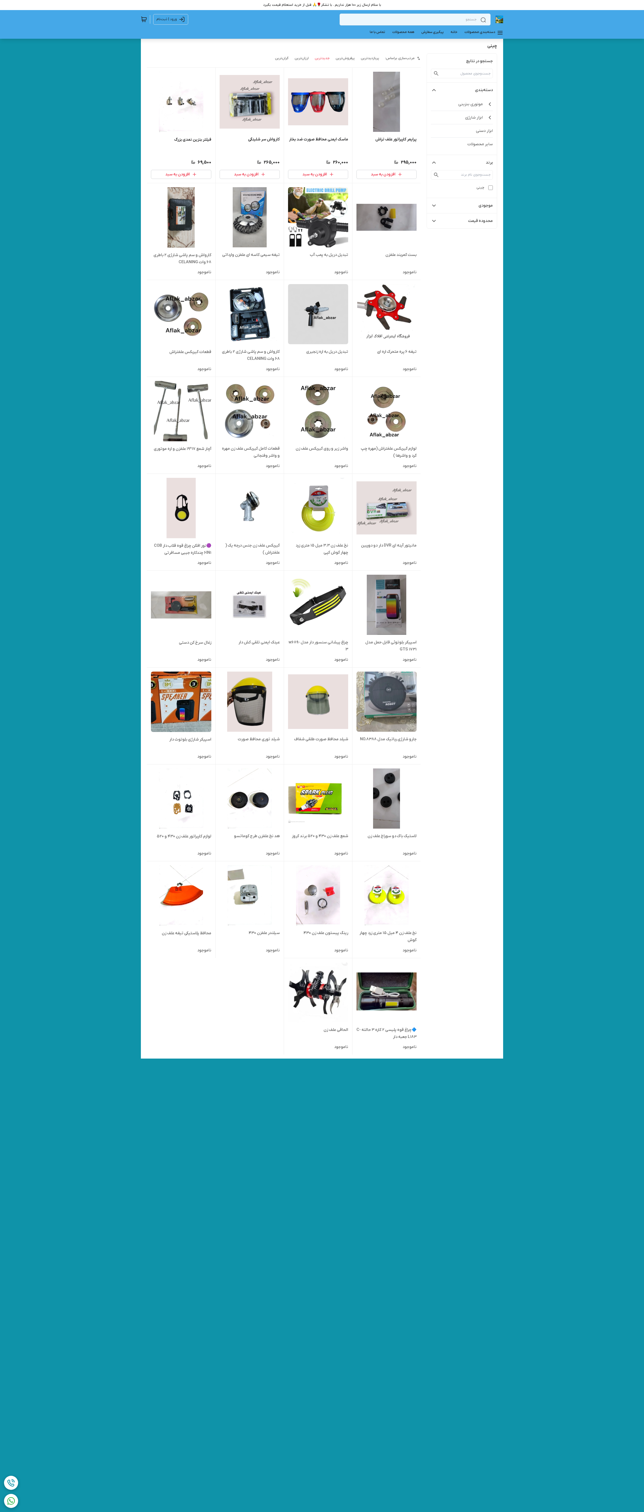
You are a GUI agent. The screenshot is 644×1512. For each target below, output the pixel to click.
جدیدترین (322, 58)
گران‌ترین (282, 58)
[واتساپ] (11, 1501)
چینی (480, 187)
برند (489, 162)
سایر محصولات (480, 144)
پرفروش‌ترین (345, 58)
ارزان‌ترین (302, 58)
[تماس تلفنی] (11, 1483)
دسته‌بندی (484, 90)
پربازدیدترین (370, 58)
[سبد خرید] (144, 19)
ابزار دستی (484, 130)
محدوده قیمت (480, 220)
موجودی (485, 205)
